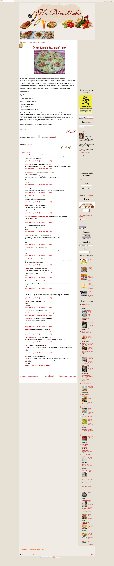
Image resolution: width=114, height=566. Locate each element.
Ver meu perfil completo (85, 152)
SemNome (88, 238)
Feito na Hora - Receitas (85, 395)
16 (47, 310)
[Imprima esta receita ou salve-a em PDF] (39, 137)
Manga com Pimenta (87, 479)
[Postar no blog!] (44, 137)
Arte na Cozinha (86, 491)
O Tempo (90, 471)
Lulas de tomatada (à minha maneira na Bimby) (90, 411)
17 (53, 318)
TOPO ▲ (92, 554)
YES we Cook (85, 464)
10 (47, 247)
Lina (26, 356)
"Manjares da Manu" (30, 318)
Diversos (29, 144)
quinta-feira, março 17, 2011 (32, 161)
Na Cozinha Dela (86, 375)
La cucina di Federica (87, 343)
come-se (84, 321)
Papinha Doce (85, 522)
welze (26, 292)
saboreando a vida (87, 355)
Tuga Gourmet (85, 365)
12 (46, 268)
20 (45, 345)
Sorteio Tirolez (89, 260)
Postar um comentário (29, 368)
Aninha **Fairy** (29, 195)
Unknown (27, 301)
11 (49, 258)
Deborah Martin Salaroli (31, 172)
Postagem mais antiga (67, 376)
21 (44, 356)
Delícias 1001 (85, 450)
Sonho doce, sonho (87, 470)
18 (49, 329)
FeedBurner (89, 191)
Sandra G (27, 247)
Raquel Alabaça (29, 235)
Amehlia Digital (86, 454)
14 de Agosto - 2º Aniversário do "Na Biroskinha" (90, 286)
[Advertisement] (86, 64)
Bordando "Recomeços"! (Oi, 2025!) (90, 457)
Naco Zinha (85, 444)
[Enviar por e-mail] (42, 137)
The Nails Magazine (87, 429)
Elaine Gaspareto (36, 554)
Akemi (26, 83)
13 (44, 281)
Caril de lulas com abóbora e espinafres (90, 387)
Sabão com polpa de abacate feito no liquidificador (90, 325)
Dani (26, 225)
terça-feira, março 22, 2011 (32, 365)
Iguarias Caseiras (86, 407)
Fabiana (27, 268)
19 (50, 337)
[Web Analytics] (57, 557)
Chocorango (85, 532)
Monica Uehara (29, 155)
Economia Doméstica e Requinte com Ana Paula (38, 216)
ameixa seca (28, 329)
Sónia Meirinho (29, 164)
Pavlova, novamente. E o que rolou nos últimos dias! (90, 360)
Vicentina (27, 205)
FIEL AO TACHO (86, 435)
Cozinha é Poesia (86, 500)
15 (47, 301)
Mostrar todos (91, 544)
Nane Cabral (28, 258)
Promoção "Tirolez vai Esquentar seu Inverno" (90, 277)
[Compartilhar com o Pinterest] (48, 137)
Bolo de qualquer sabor (87, 451)
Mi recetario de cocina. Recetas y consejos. (86, 332)
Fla (26, 281)
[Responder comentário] (45, 161)
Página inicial (49, 376)
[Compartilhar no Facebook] (47, 137)
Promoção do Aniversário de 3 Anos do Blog (90, 294)
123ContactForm (89, 195)
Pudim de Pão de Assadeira (90, 268)
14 (45, 292)
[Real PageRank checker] (82, 228)
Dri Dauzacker (29, 337)
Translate (90, 118)
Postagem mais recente (29, 376)
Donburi (89, 492)
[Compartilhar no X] (45, 137)
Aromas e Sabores (86, 310)
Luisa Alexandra (86, 304)
